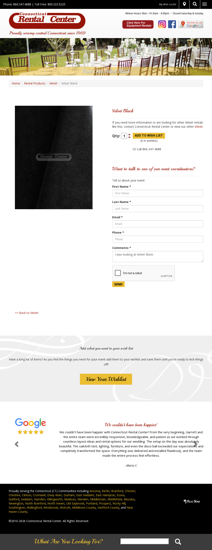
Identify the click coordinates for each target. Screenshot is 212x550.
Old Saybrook (75, 498)
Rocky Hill (119, 498)
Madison (70, 493)
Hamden (39, 493)
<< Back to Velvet (26, 313)
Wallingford (34, 502)
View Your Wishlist (106, 379)
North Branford (35, 498)
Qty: (116, 135)
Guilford (14, 493)
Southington (17, 502)
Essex (120, 489)
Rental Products (34, 83)
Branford (117, 485)
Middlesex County (84, 502)
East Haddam (85, 489)
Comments (121, 248)
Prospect (105, 498)
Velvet (53, 83)
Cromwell (39, 489)
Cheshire (14, 489)
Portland (91, 498)
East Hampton (105, 489)
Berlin (106, 485)
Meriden (82, 493)
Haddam (26, 493)
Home (16, 83)
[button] (16, 440)
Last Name (121, 202)
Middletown (98, 493)
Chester (130, 485)
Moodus (129, 493)
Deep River (54, 489)
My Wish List (167, 4)
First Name (121, 187)
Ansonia (94, 485)
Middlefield (114, 493)
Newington (16, 498)
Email (117, 217)
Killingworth (55, 493)
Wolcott (65, 502)
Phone (118, 232)
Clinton (26, 489)
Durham (69, 489)
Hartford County (108, 502)
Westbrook (50, 502)
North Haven (56, 498)
